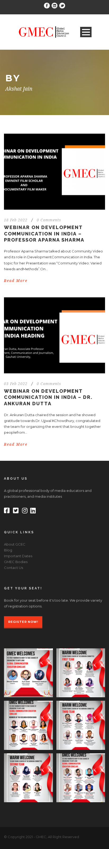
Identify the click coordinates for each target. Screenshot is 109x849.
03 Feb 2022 (16, 384)
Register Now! (23, 622)
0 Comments (49, 220)
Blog (8, 550)
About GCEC (14, 544)
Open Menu (86, 32)
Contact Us (13, 567)
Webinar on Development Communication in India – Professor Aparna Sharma (44, 234)
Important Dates (18, 556)
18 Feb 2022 (16, 220)
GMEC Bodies (16, 562)
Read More (16, 280)
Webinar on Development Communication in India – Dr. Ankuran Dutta (48, 397)
